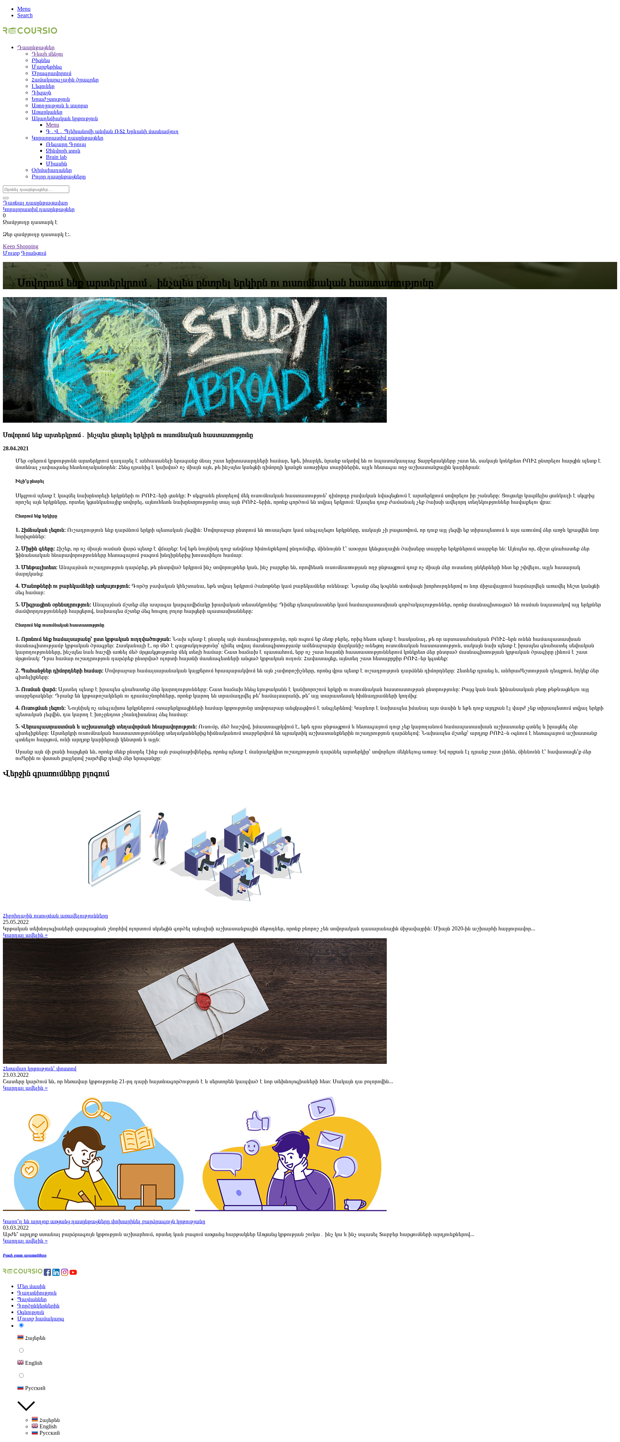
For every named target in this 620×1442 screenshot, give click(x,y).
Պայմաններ (32, 1299)
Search (25, 15)
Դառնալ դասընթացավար (35, 202)
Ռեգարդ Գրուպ (66, 144)
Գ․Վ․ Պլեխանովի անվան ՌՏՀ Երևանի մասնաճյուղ (112, 131)
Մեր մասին (31, 1286)
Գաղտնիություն (37, 1293)
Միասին (56, 163)
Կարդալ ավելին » (25, 935)
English (47, 1426)
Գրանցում (33, 253)
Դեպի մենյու (47, 54)
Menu (23, 9)
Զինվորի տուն (63, 150)
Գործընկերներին (38, 1305)
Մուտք (11, 253)
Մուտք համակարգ (40, 1318)
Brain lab (56, 157)
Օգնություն (30, 1312)
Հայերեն (49, 1420)
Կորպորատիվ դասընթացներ (39, 209)
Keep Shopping (20, 246)
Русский (49, 1433)
